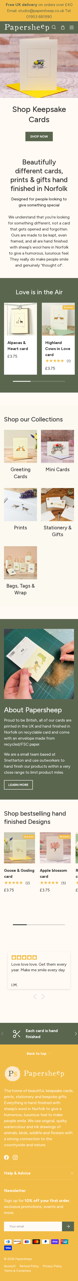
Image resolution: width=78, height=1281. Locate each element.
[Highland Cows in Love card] (58, 319)
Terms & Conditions (17, 1271)
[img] (39, 957)
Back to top (37, 1053)
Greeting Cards (21, 473)
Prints (20, 528)
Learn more (18, 785)
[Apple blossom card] (55, 847)
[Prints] (20, 504)
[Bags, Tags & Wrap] (20, 562)
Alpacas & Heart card (17, 345)
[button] (62, 27)
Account (10, 1266)
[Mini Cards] (57, 446)
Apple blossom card (53, 873)
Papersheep (23, 1259)
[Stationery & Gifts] (57, 504)
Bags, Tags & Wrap (20, 589)
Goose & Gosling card (19, 873)
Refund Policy (29, 1266)
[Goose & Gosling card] (19, 847)
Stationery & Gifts (58, 531)
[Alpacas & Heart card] (20, 319)
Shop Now (39, 136)
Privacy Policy (52, 1266)
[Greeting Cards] (20, 446)
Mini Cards (58, 469)
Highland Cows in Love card (57, 348)
